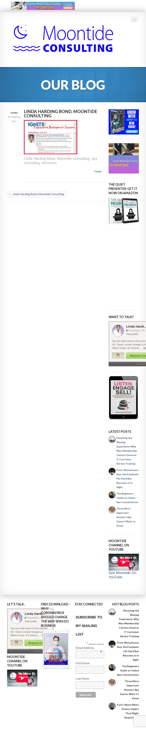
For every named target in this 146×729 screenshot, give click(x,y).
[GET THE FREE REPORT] (56, 649)
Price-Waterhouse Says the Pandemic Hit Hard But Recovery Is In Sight (127, 478)
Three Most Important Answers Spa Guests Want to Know (125, 517)
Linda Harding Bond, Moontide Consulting (38, 194)
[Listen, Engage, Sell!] (124, 398)
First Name (83, 663)
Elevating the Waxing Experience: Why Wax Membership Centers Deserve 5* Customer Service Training (126, 450)
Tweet (97, 171)
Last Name (82, 678)
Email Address (89, 648)
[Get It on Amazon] (124, 210)
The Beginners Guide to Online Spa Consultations (127, 498)
